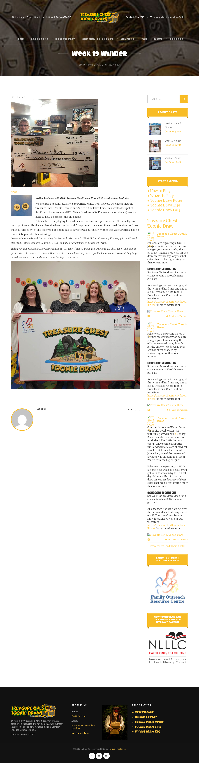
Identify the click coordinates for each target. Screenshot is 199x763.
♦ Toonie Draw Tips (164, 205)
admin (41, 409)
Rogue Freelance (117, 749)
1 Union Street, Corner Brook (25, 17)
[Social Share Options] (149, 316)
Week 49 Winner (173, 141)
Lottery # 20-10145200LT (58, 17)
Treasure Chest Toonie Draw (99, 17)
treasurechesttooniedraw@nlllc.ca (170, 17)
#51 (176, 433)
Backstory (40, 39)
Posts (99, 64)
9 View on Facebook (178, 410)
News (158, 39)
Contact (176, 39)
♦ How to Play (159, 191)
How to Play (65, 39)
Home (20, 39)
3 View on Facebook (178, 316)
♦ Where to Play (160, 195)
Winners (128, 39)
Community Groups (98, 39)
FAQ (144, 39)
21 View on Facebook (177, 539)
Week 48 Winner (173, 158)
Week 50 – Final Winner (173, 125)
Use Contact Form (80, 733)
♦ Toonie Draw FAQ (163, 210)
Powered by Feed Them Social (167, 546)
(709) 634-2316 (136, 17)
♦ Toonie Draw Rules (165, 200)
